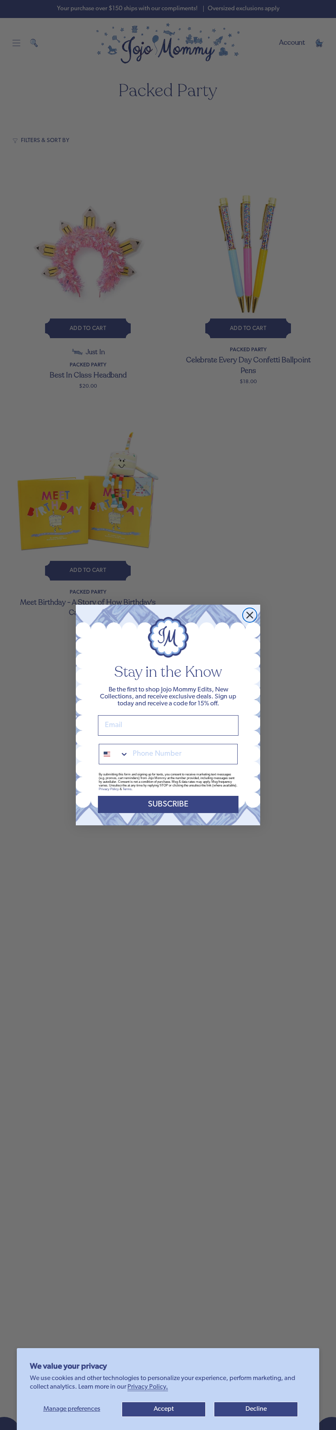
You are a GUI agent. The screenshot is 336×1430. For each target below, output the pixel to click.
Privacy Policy (109, 789)
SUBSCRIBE (168, 804)
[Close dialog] (250, 615)
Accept (164, 1409)
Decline (256, 1409)
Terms (127, 789)
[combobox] (114, 754)
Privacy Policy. (147, 1387)
